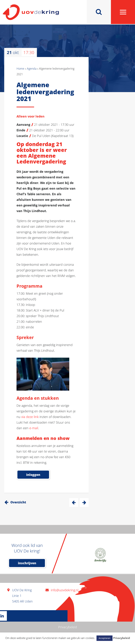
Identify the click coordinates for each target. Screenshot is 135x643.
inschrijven (27, 563)
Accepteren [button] (104, 638)
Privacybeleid (67, 627)
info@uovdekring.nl (64, 590)
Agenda (31, 69)
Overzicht (18, 502)
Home (20, 69)
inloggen (33, 475)
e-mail (33, 428)
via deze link (30, 417)
